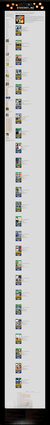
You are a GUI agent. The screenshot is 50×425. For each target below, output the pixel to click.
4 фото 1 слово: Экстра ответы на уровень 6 (24, 404)
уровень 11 (7, 94)
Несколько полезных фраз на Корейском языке (30, 420)
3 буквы (7, 45)
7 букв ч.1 (7, 49)
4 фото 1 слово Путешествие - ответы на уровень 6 (25, 396)
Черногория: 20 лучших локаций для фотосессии (9, 417)
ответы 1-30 (7, 136)
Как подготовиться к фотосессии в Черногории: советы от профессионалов (12, 418)
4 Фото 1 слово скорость (9, 131)
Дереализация (6, 411)
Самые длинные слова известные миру (29, 418)
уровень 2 (7, 102)
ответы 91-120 (7, 138)
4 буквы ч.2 (7, 46)
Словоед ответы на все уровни (9, 117)
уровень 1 (7, 88)
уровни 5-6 (7, 70)
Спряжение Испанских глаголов (28, 413)
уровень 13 (7, 95)
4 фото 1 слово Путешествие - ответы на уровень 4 (25, 397)
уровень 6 (7, 91)
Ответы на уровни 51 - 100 (9, 119)
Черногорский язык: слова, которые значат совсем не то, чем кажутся (11, 416)
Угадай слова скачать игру (9, 111)
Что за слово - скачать (8, 56)
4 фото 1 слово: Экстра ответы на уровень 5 (24, 405)
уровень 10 (7, 93)
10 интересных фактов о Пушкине (29, 415)
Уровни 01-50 (7, 58)
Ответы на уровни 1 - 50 (8, 118)
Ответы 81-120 (7, 80)
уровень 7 (7, 105)
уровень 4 (7, 103)
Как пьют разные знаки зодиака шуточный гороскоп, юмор (31, 419)
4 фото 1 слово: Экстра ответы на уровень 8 (24, 403)
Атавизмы (6, 412)
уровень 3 (7, 89)
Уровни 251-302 (7, 61)
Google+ (1, 424)
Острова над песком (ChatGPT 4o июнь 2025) (9, 419)
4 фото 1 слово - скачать (9, 43)
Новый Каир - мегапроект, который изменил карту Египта (10, 410)
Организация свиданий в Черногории (8, 420)
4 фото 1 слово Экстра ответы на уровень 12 (24, 399)
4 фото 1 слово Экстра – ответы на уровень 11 (24, 13)
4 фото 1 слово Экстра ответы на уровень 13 (24, 400)
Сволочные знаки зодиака (28, 421)
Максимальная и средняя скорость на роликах (30, 414)
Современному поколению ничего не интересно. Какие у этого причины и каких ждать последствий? (14, 415)
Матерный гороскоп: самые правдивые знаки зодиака (30, 412)
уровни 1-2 (7, 69)
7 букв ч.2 (7, 50)
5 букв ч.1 (7, 47)
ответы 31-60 (7, 137)
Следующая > (32, 391)
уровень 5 (7, 90)
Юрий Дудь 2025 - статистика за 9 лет (8, 413)
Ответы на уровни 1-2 (8, 112)
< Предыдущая (27, 391)
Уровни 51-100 (7, 59)
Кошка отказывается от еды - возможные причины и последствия (31, 411)
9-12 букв (7, 51)
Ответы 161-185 (7, 81)
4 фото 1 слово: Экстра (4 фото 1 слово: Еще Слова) (10, 87)
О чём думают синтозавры (7, 414)
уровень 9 (7, 106)
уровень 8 (7, 92)
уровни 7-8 (7, 71)
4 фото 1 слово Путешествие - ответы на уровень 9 (25, 394)
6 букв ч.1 (7, 48)
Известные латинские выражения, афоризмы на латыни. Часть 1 (31, 410)
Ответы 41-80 (7, 79)
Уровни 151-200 (7, 60)
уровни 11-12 (7, 72)
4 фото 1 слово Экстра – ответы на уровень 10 (24, 402)
